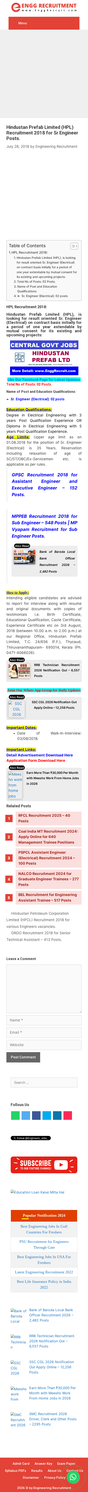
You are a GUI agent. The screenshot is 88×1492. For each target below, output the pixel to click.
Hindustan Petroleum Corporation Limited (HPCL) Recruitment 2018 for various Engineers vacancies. (38, 920)
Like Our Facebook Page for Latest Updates (44, 379)
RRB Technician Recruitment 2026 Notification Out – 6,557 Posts (56, 670)
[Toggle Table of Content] (72, 246)
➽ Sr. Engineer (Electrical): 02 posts (42, 296)
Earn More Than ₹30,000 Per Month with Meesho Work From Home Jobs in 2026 (52, 778)
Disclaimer (31, 1478)
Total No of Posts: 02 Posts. (36, 281)
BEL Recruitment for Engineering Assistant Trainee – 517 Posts (47, 897)
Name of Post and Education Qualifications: (37, 289)
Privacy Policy (54, 1478)
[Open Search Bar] (73, 22)
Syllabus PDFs (15, 1471)
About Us (54, 1471)
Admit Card (21, 1464)
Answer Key (43, 1464)
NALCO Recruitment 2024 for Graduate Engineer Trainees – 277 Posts (48, 879)
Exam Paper (66, 1464)
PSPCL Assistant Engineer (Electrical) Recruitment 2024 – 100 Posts (46, 858)
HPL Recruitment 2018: (30, 252)
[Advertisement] (44, 74)
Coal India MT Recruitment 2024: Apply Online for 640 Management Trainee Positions (48, 836)
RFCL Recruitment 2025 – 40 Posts (44, 818)
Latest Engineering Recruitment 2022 (44, 1272)
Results (37, 1471)
